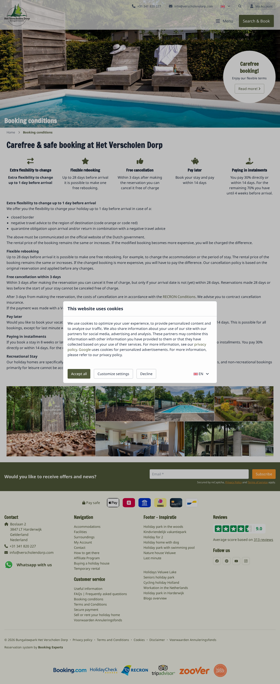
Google (85, 349)
